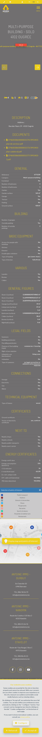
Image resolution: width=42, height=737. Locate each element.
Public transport (22, 495)
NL (38, 2)
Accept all (32, 730)
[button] (21, 490)
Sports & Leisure (22, 511)
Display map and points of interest (22, 541)
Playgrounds (22, 506)
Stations (22, 498)
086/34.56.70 (23, 592)
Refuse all (12, 730)
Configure (22, 723)
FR (29, 2)
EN (34, 2)
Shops (22, 503)
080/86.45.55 (23, 656)
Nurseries (22, 508)
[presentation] (4, 67)
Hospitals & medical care (22, 514)
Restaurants (22, 516)
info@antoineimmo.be (21, 595)
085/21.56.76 (23, 624)
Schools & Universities (22, 500)
